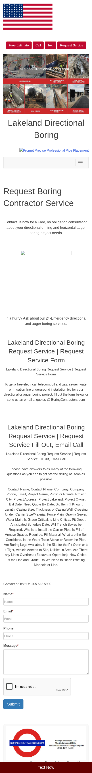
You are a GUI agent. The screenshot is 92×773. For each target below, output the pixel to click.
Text (50, 45)
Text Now (46, 767)
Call (38, 45)
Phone (8, 628)
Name (8, 594)
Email (8, 611)
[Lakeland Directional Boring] (46, 743)
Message (11, 645)
